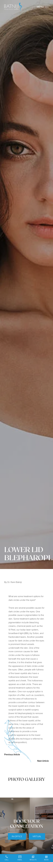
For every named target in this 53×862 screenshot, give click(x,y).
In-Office (17, 836)
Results (33, 859)
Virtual (37, 836)
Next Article (43, 760)
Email (20, 859)
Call (7, 859)
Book (46, 859)
